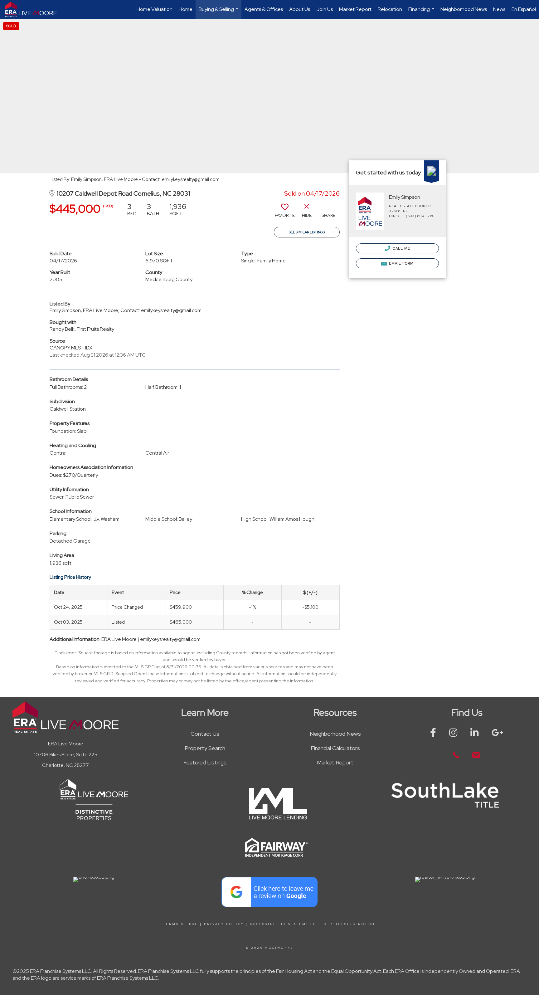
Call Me (401, 248)
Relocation (390, 9)
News (499, 9)
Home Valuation (154, 9)
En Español (524, 9)
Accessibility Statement (283, 924)
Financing (422, 12)
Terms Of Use (180, 924)
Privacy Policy (224, 924)
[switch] (285, 212)
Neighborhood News (463, 9)
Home (185, 9)
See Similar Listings (307, 232)
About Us (299, 9)
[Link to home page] (34, 9)
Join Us (324, 9)
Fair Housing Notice (349, 924)
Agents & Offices (264, 9)
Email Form (401, 263)
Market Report (355, 9)
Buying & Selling (219, 12)
